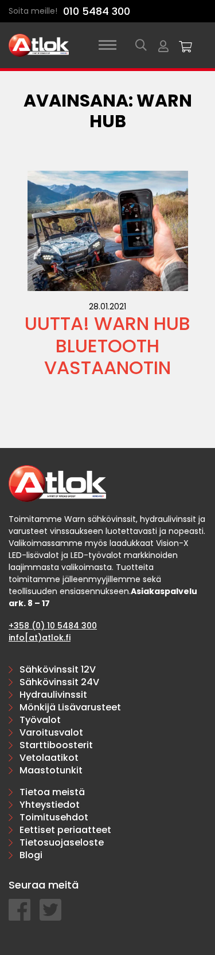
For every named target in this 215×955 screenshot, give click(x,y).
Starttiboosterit (56, 745)
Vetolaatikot (49, 757)
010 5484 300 (96, 11)
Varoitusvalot (51, 732)
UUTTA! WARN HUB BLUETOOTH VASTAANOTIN (107, 345)
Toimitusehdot (53, 817)
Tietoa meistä (52, 792)
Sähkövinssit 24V (59, 682)
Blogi (30, 855)
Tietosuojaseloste (61, 842)
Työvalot (40, 719)
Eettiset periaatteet (65, 829)
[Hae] (141, 45)
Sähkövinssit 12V (57, 669)
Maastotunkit (51, 770)
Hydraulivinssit (53, 694)
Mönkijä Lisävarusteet (70, 707)
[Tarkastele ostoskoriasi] (186, 45)
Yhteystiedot (49, 804)
